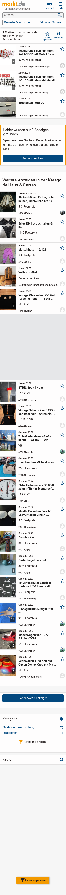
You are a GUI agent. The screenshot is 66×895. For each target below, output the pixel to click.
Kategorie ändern (35, 742)
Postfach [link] (49, 8)
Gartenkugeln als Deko (33, 560)
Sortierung (58, 37)
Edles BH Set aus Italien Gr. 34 (36, 225)
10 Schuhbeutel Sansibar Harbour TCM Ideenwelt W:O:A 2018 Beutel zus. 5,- (36, 584)
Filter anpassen (35, 880)
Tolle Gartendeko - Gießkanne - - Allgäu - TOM (34, 438)
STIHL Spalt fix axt (30, 387)
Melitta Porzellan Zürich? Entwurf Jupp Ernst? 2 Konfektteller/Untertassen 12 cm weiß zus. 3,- (37, 512)
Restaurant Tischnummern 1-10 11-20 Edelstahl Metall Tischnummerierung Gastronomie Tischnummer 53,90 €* (37, 78)
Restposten (33, 733)
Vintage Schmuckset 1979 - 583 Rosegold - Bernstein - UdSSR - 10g (36, 412)
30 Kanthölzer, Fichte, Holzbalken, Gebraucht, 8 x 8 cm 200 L (36, 199)
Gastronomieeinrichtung (33, 727)
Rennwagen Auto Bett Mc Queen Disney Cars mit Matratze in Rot (36, 662)
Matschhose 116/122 (32, 249)
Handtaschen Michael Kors (36, 462)
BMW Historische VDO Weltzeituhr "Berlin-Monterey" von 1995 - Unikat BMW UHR (37, 486)
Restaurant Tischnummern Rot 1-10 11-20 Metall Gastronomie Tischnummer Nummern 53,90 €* (36, 52)
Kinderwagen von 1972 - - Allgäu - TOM (35, 636)
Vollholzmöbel (27, 272)
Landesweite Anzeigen (33, 698)
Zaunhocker (26, 537)
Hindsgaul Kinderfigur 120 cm (35, 610)
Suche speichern (47, 38)
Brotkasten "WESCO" (31, 102)
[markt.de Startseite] (13, 3)
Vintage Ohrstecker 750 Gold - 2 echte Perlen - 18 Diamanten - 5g (37, 296)
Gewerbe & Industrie (17, 22)
